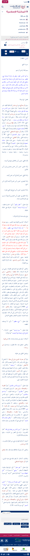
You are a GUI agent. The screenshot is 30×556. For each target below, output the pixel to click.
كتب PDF (23, 16)
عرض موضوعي (22, 29)
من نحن (5, 535)
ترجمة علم (16, 523)
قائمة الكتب (22, 26)
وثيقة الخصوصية (25, 535)
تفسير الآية (24, 523)
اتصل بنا (10, 535)
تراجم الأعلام (22, 32)
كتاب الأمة (22, 19)
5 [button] (24, 51)
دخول (4, 1)
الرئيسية (25, 37)
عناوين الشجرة (7, 523)
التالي (4, 513)
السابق (8, 513)
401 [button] (13, 51)
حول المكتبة (22, 22)
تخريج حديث (25, 526)
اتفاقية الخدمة (17, 535)
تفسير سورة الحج (15, 37)
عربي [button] (25, 2)
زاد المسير (20, 37)
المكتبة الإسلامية (16, 11)
